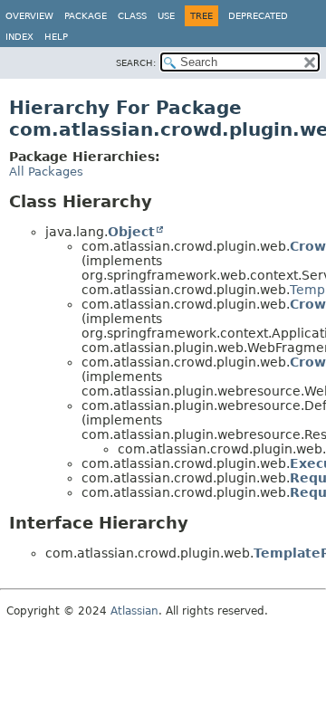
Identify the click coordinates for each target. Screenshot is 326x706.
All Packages (46, 171)
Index (19, 37)
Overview (29, 16)
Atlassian (134, 611)
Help (56, 37)
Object (131, 231)
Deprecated (258, 16)
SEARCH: (136, 63)
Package (85, 16)
